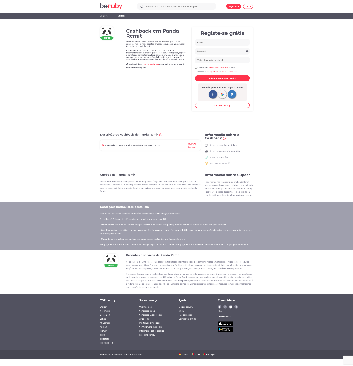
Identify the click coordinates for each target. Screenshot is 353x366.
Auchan (103, 326)
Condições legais (147, 310)
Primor (103, 330)
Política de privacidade (149, 322)
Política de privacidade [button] (229, 72)
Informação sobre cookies (151, 330)
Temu (102, 334)
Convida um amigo (187, 318)
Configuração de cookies (150, 326)
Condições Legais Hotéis (150, 314)
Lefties (103, 318)
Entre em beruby (222, 105)
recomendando (151, 64)
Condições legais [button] (212, 72)
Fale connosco (185, 314)
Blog (220, 311)
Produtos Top (106, 342)
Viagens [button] (121, 15)
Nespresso (105, 310)
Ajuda (181, 310)
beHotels (104, 338)
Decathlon (105, 314)
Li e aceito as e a (217, 72)
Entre (248, 6)
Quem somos (145, 306)
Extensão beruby (147, 334)
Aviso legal (144, 318)
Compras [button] (104, 15)
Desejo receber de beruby (216, 67)
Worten (103, 306)
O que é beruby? (186, 306)
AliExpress (105, 322)
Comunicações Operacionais (218, 67)
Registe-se (234, 6)
